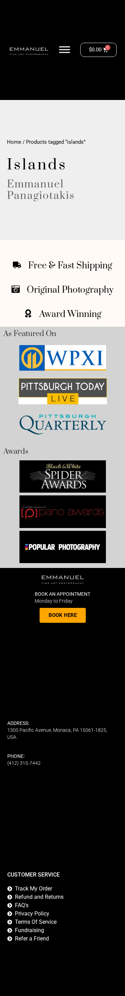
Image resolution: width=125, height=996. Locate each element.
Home (14, 142)
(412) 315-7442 (24, 763)
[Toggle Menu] (64, 50)
